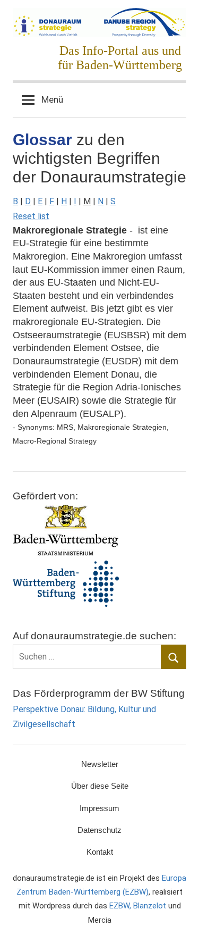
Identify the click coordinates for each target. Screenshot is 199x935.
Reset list (31, 216)
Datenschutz (99, 829)
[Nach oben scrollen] (179, 915)
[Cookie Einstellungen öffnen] (19, 921)
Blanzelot (149, 906)
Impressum (99, 808)
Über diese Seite (99, 785)
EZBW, (121, 906)
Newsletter (99, 764)
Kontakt (99, 851)
